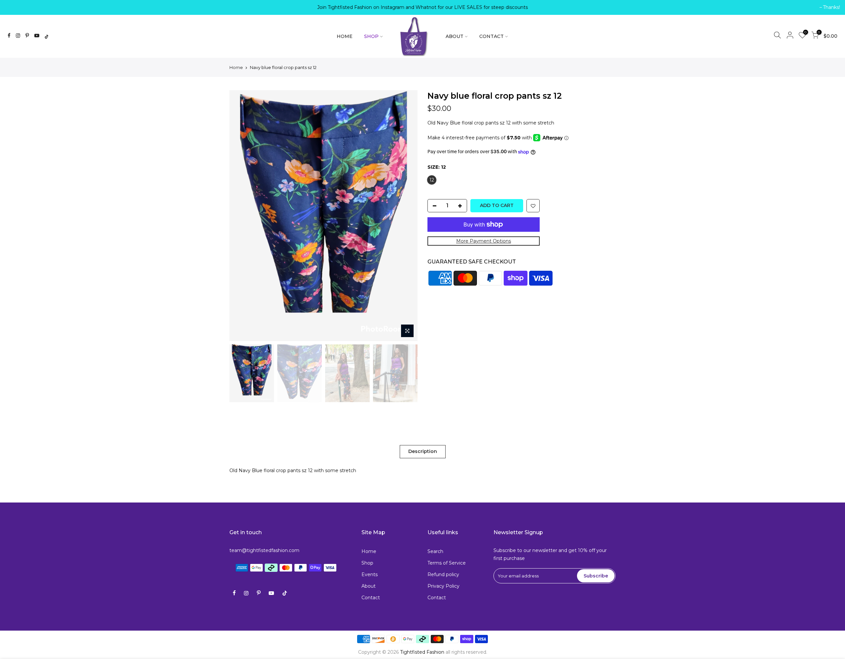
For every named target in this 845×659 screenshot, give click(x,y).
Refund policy (443, 574)
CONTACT (491, 36)
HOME (345, 36)
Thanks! (16, 7)
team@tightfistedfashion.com (264, 550)
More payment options (483, 241)
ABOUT (454, 36)
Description (422, 451)
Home (236, 67)
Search (435, 551)
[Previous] (241, 215)
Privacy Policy (443, 586)
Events (369, 574)
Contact (370, 598)
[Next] (406, 215)
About (368, 586)
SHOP (371, 36)
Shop (367, 563)
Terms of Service (446, 563)
